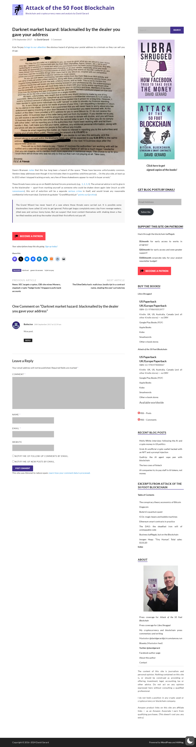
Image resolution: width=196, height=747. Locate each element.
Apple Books (145, 327)
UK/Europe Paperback (153, 305)
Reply (28, 340)
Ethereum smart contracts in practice (157, 521)
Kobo (142, 332)
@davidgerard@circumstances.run (165, 638)
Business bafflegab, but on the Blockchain (158, 534)
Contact (143, 662)
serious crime (75, 191)
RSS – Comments (148, 419)
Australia (160, 314)
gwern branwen (36, 270)
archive (92, 194)
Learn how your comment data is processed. (69, 473)
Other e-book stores (148, 341)
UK (148, 314)
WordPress (166, 742)
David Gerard (43, 39)
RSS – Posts (145, 413)
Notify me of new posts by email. (35, 461)
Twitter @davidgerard (149, 648)
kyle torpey (49, 270)
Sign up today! (51, 246)
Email (16, 428)
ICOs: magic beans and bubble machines (158, 516)
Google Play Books (148, 322)
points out (83, 194)
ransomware (18, 191)
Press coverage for (154, 625)
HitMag (179, 742)
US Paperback (147, 301)
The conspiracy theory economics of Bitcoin (160, 502)
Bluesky (143, 643)
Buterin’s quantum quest (150, 512)
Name (16, 414)
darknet (25, 270)
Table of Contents (146, 495)
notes (31, 170)
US (153, 314)
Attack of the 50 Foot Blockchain (70, 7)
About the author (147, 657)
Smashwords (145, 337)
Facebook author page (149, 653)
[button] (189, 740)
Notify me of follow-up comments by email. (42, 456)
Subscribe (145, 212)
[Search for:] (161, 30)
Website (17, 442)
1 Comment (56, 39)
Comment (18, 374)
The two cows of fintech (150, 465)
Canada (170, 314)
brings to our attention (35, 47)
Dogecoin (144, 507)
